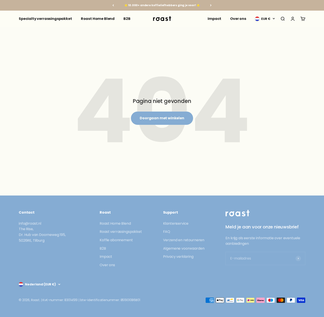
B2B (126, 18)
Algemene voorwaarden (184, 248)
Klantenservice (176, 223)
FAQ (166, 231)
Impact (214, 18)
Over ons (238, 18)
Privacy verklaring (178, 256)
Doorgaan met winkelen (162, 118)
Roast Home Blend (98, 18)
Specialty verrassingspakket (45, 18)
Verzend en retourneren (183, 240)
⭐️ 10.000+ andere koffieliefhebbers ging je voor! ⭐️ (162, 5)
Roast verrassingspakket (121, 231)
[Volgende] (211, 5)
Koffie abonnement (116, 240)
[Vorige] (113, 5)
